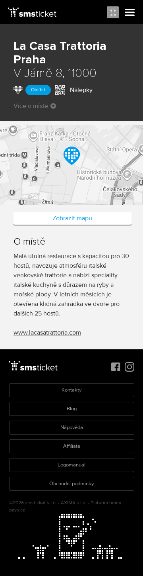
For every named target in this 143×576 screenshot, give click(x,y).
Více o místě (31, 106)
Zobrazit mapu (72, 218)
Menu (130, 13)
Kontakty (71, 390)
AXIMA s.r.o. (74, 503)
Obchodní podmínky (71, 483)
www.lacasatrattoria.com (47, 333)
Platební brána (106, 503)
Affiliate (71, 446)
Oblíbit (38, 90)
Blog (72, 409)
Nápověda (71, 427)
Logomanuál (71, 465)
